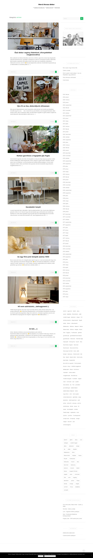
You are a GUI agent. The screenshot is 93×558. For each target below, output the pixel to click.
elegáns (75, 449)
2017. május (65, 232)
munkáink (74, 378)
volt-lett (66, 486)
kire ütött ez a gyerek (68, 363)
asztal (64, 314)
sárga (79, 397)
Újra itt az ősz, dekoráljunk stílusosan (33, 106)
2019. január (65, 179)
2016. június (65, 262)
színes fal (69, 403)
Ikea (81, 341)
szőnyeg (74, 403)
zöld (74, 421)
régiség (75, 477)
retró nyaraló (76, 394)
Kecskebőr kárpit (33, 207)
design (78, 317)
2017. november (66, 217)
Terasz (78, 480)
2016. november (66, 248)
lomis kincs (76, 369)
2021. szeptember (67, 115)
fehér (73, 452)
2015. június (65, 294)
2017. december (66, 214)
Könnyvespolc (77, 363)
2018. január (65, 211)
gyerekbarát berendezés (76, 335)
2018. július (65, 195)
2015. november (66, 280)
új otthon (70, 415)
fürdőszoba (72, 458)
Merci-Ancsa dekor (46, 4)
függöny (68, 332)
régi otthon (66, 394)
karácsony (70, 354)
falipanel (77, 326)
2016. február (66, 272)
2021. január (65, 131)
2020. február (66, 147)
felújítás (76, 329)
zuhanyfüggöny (67, 424)
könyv (69, 366)
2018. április (65, 203)
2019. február (66, 177)
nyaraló (77, 381)
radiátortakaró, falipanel (68, 391)
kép (64, 357)
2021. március (66, 126)
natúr (64, 381)
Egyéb (80, 320)
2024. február (66, 94)
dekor (65, 446)
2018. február (66, 209)
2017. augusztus (66, 224)
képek (67, 357)
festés (80, 329)
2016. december (66, 246)
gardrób (80, 332)
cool (81, 439)
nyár (73, 381)
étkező (68, 323)
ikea (78, 461)
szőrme (79, 403)
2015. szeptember (67, 286)
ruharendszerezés (67, 397)
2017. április (65, 235)
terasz (64, 409)
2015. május (65, 296)
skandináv (65, 400)
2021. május (65, 121)
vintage (78, 418)
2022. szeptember (67, 105)
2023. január (65, 102)
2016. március (66, 270)
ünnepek (66, 490)
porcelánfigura (66, 387)
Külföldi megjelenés (76, 366)
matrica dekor (72, 372)
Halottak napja (79, 338)
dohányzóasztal (67, 320)
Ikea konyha (66, 348)
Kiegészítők (72, 360)
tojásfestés (73, 412)
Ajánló (74, 311)
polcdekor (77, 384)
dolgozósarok (75, 320)
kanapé (65, 354)
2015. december (66, 278)
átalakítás (69, 314)
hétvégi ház (72, 341)
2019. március (66, 174)
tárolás (71, 406)
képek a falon (73, 357)
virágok (65, 421)
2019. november (67, 155)
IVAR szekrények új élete (76, 518)
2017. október (66, 219)
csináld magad (66, 317)
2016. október (66, 251)
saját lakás (75, 397)
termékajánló (70, 409)
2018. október (66, 187)
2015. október (66, 283)
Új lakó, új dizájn (66, 70)
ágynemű (69, 311)
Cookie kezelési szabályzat (69, 535)
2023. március (66, 99)
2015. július (65, 291)
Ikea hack (76, 344)
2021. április (65, 123)
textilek (76, 409)
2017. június (65, 230)
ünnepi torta (66, 418)
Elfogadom (40, 556)
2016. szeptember (67, 254)
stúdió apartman (73, 400)
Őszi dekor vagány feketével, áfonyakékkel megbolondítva (33, 54)
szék (79, 400)
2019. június (65, 169)
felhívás (72, 329)
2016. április (65, 267)
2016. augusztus (66, 256)
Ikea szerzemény (74, 348)
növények (69, 381)
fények (65, 458)
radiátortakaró (74, 387)
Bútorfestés (75, 314)
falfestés (72, 326)
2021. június (65, 118)
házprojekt (65, 341)
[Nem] (91, 555)
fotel (64, 332)
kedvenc (66, 468)
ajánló (71, 439)
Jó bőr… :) (33, 329)
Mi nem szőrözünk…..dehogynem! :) (33, 306)
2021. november (66, 110)
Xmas (71, 486)
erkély (64, 323)
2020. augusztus (67, 139)
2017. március (66, 238)
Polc (73, 384)
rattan (76, 391)
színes (64, 403)
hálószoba (72, 338)
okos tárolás (66, 384)
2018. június (65, 198)
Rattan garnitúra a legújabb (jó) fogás (33, 156)
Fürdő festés (66, 80)
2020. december (67, 134)
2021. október (66, 113)
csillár (80, 314)
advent (65, 311)
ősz (70, 384)
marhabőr (65, 372)
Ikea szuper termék (68, 351)
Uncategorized (76, 415)
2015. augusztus (66, 288)
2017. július (65, 227)
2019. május (65, 171)
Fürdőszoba (74, 332)
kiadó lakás (65, 360)
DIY (81, 317)
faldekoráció (66, 326)
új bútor (65, 415)
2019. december (67, 153)
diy (64, 449)
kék (81, 354)
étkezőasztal (74, 323)
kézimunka (79, 357)
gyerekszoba (66, 338)
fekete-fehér (66, 329)
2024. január (66, 97)
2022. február (66, 107)
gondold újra (66, 335)
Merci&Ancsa (74, 375)
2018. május (65, 201)
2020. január (66, 150)
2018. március (66, 206)
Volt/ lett (70, 421)
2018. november (67, 185)
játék (78, 351)
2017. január (65, 243)
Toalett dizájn (66, 412)
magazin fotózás (73, 471)
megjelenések (66, 375)
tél (78, 406)
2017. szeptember (67, 222)
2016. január (65, 275)
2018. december (67, 182)
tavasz (75, 406)
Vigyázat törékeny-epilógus (72, 511)
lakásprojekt (66, 369)
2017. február (66, 240)
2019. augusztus (67, 163)
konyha (65, 366)
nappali (79, 378)
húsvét (77, 341)
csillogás (66, 443)
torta (78, 412)
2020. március (66, 145)
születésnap (66, 406)
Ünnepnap (72, 418)
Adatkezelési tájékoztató (69, 532)
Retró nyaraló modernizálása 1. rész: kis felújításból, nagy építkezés (72, 74)
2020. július (65, 142)
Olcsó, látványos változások (69, 77)
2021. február (66, 129)
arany (78, 311)
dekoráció (73, 317)
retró (71, 394)
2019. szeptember (67, 161)
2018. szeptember (67, 190)
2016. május (65, 264)
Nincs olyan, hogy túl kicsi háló (70, 67)
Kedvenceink (76, 354)
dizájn (69, 449)
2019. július (65, 166)
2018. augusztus (67, 193)
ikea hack (66, 465)
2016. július (65, 259)
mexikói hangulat (67, 378)
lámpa (71, 369)
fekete (81, 326)
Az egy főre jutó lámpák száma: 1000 (33, 257)
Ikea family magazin (68, 344)
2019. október (66, 158)
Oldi (65, 477)
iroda (74, 351)
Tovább (52, 71)
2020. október (66, 137)
